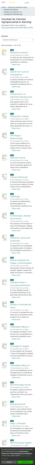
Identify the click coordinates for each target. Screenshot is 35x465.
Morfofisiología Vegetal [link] (20, 443)
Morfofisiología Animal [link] (20, 385)
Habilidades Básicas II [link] (20, 365)
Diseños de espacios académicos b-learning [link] (13, 12)
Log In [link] (27, 3)
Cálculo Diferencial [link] (19, 177)
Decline (9, 462)
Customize (4, 458)
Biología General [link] (17, 404)
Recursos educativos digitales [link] (18, 7)
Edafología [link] (15, 196)
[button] (19, 2)
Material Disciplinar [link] (11, 9)
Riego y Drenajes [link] (18, 423)
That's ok (25, 462)
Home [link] (4, 7)
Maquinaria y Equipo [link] (19, 116)
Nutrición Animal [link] (17, 158)
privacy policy (25, 455)
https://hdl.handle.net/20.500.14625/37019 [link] (17, 28)
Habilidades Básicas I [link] (19, 327)
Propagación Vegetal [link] (19, 346)
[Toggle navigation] (32, 2)
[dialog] (17, 456)
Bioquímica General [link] (19, 52)
